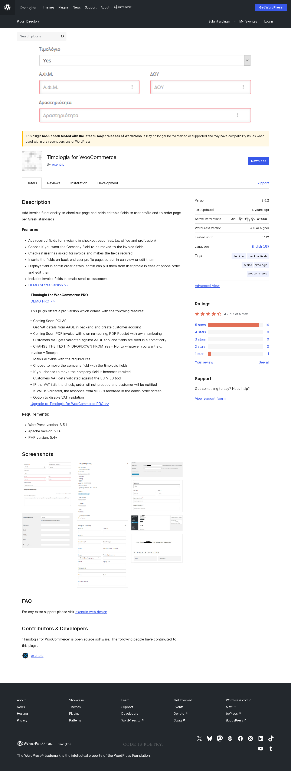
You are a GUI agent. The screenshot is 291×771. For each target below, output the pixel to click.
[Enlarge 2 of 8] (67, 518)
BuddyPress (236, 720)
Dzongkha (64, 744)
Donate (181, 713)
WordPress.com (239, 700)
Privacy (22, 720)
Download (258, 161)
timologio (261, 265)
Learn (125, 700)
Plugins (74, 713)
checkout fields (257, 256)
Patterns (75, 720)
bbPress (233, 713)
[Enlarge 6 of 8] (177, 486)
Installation (78, 183)
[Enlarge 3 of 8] (122, 467)
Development (107, 183)
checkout (239, 256)
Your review (204, 362)
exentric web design (91, 612)
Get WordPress (271, 7)
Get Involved (183, 700)
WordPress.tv (132, 720)
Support (263, 183)
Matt (231, 707)
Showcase (76, 700)
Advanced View (207, 286)
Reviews (53, 183)
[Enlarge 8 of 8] (177, 540)
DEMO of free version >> (48, 285)
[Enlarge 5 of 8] (177, 467)
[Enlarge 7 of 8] (177, 521)
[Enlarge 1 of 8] (67, 467)
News (21, 707)
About (21, 700)
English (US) (260, 246)
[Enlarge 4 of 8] (122, 530)
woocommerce (257, 273)
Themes (75, 707)
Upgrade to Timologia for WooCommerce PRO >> (69, 404)
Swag (179, 720)
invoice (247, 265)
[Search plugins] (62, 36)
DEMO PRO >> (42, 301)
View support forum (210, 398)
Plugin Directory (28, 21)
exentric (58, 164)
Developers (129, 713)
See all (264, 362)
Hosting (22, 713)
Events (178, 707)
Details (31, 183)
